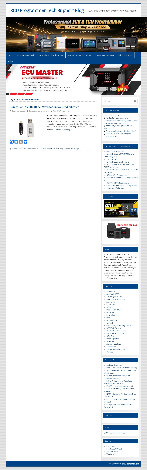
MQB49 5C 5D (111, 136)
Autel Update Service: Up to (121, 131)
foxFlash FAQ (111, 159)
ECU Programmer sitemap (114, 433)
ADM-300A (110, 291)
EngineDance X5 (113, 315)
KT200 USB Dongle (72, 149)
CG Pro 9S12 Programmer (116, 175)
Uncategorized (112, 339)
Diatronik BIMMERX (114, 310)
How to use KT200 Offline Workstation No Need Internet (44, 107)
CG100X (109, 307)
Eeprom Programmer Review (80, 55)
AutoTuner (110, 302)
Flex (108, 318)
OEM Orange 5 (112, 336)
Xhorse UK (110, 454)
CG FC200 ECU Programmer (117, 183)
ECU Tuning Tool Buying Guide (50, 55)
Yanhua (109, 352)
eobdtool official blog (115, 188)
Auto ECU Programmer (61, 111)
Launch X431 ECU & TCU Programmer (121, 186)
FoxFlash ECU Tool (114, 449)
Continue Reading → (63, 130)
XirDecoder (111, 347)
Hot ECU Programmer (105, 55)
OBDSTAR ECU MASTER (116, 331)
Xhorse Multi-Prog (113, 344)
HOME (10, 55)
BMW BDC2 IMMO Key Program (118, 134)
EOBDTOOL (111, 446)
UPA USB (110, 341)
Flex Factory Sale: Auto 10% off (118, 118)
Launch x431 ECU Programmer (118, 326)
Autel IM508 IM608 (114, 297)
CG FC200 (110, 305)
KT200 (14, 149)
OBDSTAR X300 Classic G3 (117, 333)
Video (10, 61)
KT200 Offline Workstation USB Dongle (50, 149)
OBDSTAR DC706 (113, 328)
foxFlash (109, 323)
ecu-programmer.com (130, 463)
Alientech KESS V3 (113, 294)
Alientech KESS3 (125, 55)
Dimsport (110, 312)
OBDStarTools (112, 451)
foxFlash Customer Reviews (117, 162)
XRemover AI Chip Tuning (116, 349)
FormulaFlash (111, 320)
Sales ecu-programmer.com (39, 111)
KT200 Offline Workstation (27, 149)
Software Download (25, 55)
